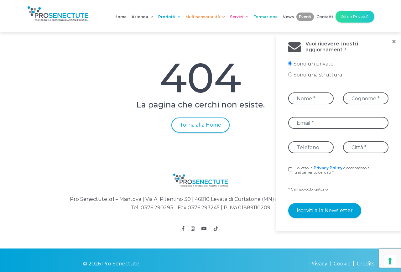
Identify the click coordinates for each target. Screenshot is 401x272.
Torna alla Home (200, 125)
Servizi (237, 16)
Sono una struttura (318, 75)
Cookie (342, 264)
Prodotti (167, 16)
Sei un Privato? (355, 16)
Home (120, 16)
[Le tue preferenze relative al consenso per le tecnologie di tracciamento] (390, 261)
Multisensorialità (203, 16)
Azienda (140, 16)
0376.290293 (157, 208)
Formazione (265, 16)
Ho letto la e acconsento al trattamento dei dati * (332, 170)
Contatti (324, 16)
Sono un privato (314, 64)
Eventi (305, 16)
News (288, 16)
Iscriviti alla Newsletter (325, 210)
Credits (365, 264)
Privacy (318, 264)
